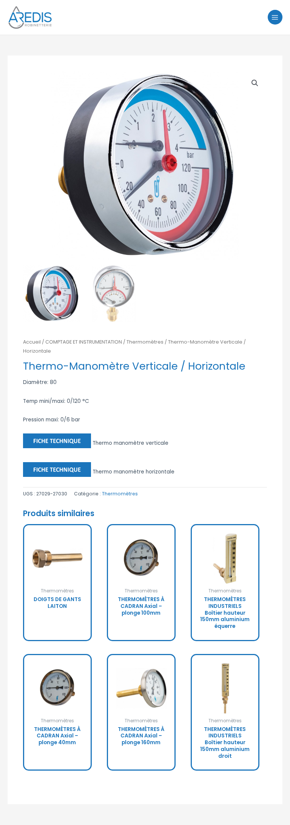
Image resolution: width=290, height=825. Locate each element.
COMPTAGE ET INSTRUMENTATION (83, 342)
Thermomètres (145, 342)
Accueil (32, 342)
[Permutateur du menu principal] (275, 17)
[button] (255, 83)
